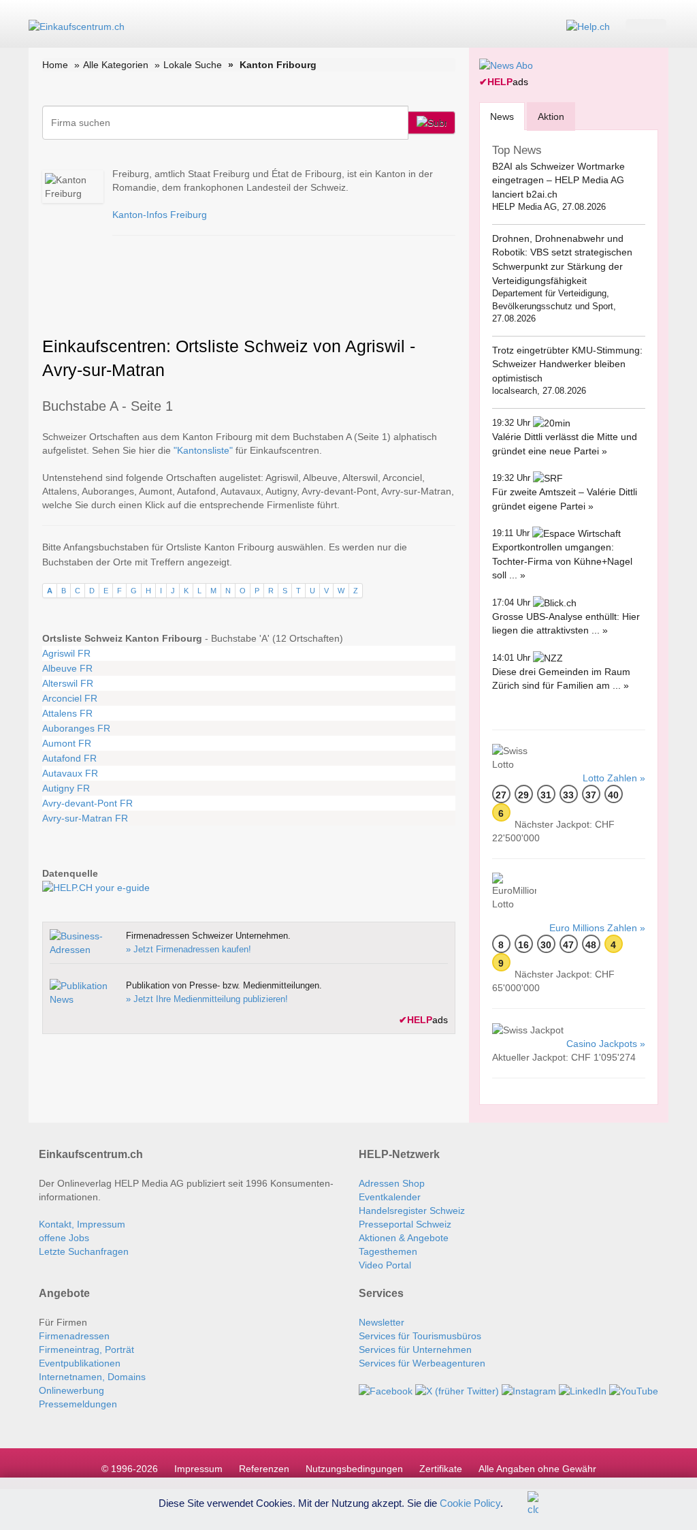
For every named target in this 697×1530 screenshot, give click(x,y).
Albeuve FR (67, 668)
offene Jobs (64, 1237)
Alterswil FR (67, 683)
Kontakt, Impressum (82, 1224)
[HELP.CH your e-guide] (588, 25)
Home (55, 64)
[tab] (502, 116)
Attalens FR (67, 713)
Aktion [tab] (551, 116)
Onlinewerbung (71, 1390)
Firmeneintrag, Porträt (86, 1349)
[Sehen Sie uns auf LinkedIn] (582, 1390)
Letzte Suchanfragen (84, 1251)
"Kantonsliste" (203, 450)
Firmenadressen (74, 1335)
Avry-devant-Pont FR (87, 803)
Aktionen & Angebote (404, 1237)
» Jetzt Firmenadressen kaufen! (188, 949)
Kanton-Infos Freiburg (159, 214)
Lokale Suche (192, 64)
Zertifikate (440, 1468)
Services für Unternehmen (415, 1349)
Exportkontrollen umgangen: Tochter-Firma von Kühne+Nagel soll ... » (562, 561)
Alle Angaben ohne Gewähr (537, 1468)
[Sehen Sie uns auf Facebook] (385, 1390)
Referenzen (264, 1468)
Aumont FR (66, 743)
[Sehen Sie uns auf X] (457, 1390)
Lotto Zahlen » (614, 777)
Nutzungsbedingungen (354, 1468)
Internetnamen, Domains (92, 1376)
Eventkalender (390, 1196)
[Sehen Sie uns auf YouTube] (633, 1390)
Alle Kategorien (115, 64)
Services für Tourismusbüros (420, 1335)
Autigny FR (66, 788)
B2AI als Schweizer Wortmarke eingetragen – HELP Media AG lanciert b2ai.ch (558, 180)
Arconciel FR (69, 698)
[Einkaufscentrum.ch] (77, 25)
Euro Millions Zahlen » (597, 927)
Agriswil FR (66, 653)
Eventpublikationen (79, 1363)
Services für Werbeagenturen (422, 1363)
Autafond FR (69, 758)
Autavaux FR (70, 773)
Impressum (198, 1468)
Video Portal (385, 1265)
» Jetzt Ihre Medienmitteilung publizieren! (207, 999)
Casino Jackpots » (605, 1043)
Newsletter (381, 1322)
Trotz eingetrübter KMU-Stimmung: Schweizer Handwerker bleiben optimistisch (567, 364)
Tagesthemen (388, 1251)
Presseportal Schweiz (405, 1224)
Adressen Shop (392, 1183)
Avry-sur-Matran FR (85, 818)
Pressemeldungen (78, 1404)
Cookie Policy (470, 1502)
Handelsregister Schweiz (412, 1210)
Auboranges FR (76, 728)
